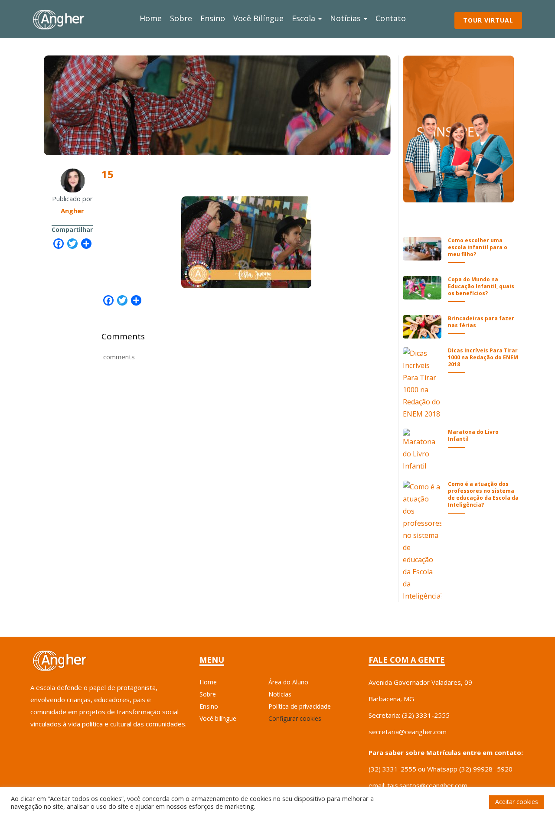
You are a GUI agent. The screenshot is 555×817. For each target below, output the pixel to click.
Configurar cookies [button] (294, 718)
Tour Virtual (488, 20)
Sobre (181, 18)
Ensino (212, 18)
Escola (304, 18)
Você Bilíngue (258, 18)
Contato (390, 18)
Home (151, 18)
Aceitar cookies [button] (516, 801)
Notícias (346, 18)
